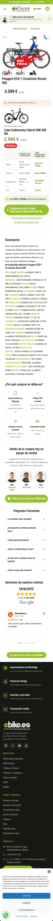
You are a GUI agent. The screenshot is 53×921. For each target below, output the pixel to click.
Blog (5, 824)
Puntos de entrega (10, 800)
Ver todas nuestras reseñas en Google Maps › (26, 655)
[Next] (47, 52)
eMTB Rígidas (9, 763)
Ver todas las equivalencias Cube (26, 222)
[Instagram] (5, 745)
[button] (49, 871)
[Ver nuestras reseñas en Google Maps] (26, 618)
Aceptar (26, 896)
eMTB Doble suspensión (13, 759)
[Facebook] (12, 745)
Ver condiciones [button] (49, 19)
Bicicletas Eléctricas (20, 29)
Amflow (6, 787)
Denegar (26, 903)
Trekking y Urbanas (11, 768)
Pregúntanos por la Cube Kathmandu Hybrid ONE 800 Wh (26, 210)
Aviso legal (33, 916)
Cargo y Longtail (10, 777)
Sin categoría (35, 29)
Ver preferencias (26, 910)
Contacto (7, 819)
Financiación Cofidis (11, 810)
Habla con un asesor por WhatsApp (29, 498)
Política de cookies (22, 916)
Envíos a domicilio (10, 814)
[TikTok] (26, 745)
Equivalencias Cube (11, 833)
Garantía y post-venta (12, 805)
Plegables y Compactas (13, 773)
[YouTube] (19, 745)
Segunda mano (9, 829)
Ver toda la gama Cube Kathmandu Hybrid (26, 218)
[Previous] (6, 52)
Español (39, 9)
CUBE (5, 782)
